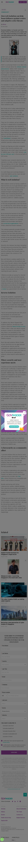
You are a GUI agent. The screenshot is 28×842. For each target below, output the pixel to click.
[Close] (24, 412)
